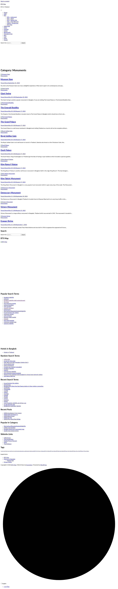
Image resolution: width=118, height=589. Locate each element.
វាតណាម (6, 319)
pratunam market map (10, 322)
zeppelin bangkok (9, 308)
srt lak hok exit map (9, 404)
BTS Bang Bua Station (60, 451)
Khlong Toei (10, 460)
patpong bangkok (9, 305)
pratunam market (9, 314)
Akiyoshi (17, 451)
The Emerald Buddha (10, 108)
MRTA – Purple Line (12, 23)
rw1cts (6, 398)
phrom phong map (9, 364)
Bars (5, 35)
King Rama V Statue (9, 164)
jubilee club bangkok (9, 427)
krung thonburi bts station (11, 312)
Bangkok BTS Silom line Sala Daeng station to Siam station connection (23, 386)
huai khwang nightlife (10, 371)
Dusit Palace (6, 150)
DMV (5, 442)
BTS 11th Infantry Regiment (39, 451)
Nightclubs (7, 26)
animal (20, 451)
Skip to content (5, 1)
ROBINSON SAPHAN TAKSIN (12, 406)
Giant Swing (6, 94)
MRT (5, 14)
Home (5, 12)
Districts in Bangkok (9, 459)
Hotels (6, 31)
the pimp (6, 302)
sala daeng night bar (9, 376)
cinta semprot (8, 315)
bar (27, 451)
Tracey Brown (4, 83)
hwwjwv (6, 400)
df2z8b (6, 397)
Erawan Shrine (7, 221)
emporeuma (7, 309)
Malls (5, 27)
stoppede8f (7, 389)
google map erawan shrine (11, 430)
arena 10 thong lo (9, 365)
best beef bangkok (9, 320)
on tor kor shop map (9, 361)
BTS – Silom (10, 18)
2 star (4, 451)
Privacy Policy (8, 462)
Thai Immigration (8, 439)
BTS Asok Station (53, 451)
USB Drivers (7, 438)
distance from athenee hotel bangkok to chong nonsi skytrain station (23, 374)
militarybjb (7, 359)
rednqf (6, 392)
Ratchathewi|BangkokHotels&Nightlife (15, 311)
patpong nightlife (8, 323)
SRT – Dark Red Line (12, 21)
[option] (60, 587)
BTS (5, 15)
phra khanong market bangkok (12, 373)
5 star (15, 451)
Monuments (4, 76)
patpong (6, 299)
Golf (5, 37)
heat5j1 (6, 370)
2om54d (6, 394)
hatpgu (6, 401)
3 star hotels (9, 451)
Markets (6, 29)
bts (33, 451)
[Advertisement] (59, 56)
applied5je (7, 387)
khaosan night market (10, 317)
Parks (5, 38)
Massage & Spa (8, 34)
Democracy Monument (11, 193)
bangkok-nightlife (9, 297)
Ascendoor (29, 465)
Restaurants (7, 32)
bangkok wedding (24, 451)
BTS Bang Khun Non (76, 451)
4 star (12, 451)
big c (29, 451)
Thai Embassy (7, 444)
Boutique (31, 451)
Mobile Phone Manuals (10, 441)
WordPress (43, 465)
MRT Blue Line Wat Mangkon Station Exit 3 (16, 362)
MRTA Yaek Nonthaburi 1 (11, 414)
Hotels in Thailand (9, 352)
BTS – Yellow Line (12, 20)
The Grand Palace (8, 122)
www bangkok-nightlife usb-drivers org (15, 403)
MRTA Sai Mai (8, 417)
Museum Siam (7, 79)
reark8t (6, 391)
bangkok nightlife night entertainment (14, 300)
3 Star (6, 451)
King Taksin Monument (11, 179)
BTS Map (3, 4)
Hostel (6, 40)
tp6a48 (6, 395)
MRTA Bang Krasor (9, 416)
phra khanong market (10, 303)
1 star (2, 451)
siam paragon (7, 306)
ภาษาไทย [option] (6, 586)
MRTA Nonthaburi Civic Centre (12, 413)
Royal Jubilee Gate (8, 136)
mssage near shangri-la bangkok (13, 367)
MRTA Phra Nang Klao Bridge (12, 419)
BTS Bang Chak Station (68, 451)
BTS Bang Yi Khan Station (84, 451)
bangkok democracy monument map (14, 429)
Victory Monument (9, 207)
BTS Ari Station (47, 451)
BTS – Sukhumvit (12, 17)
